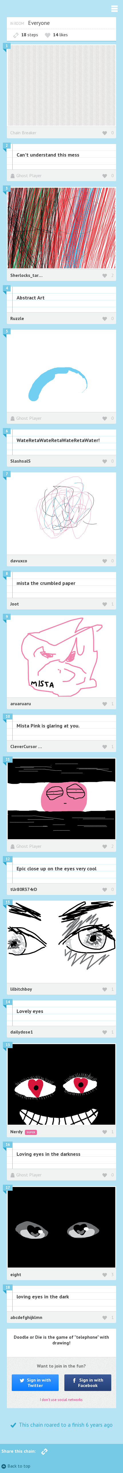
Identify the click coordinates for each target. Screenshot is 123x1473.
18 (8, 1287)
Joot (14, 604)
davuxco (18, 560)
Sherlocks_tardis (27, 275)
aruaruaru (20, 703)
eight (15, 1274)
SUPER (31, 1132)
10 (8, 716)
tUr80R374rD (23, 889)
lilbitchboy (21, 989)
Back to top (18, 1466)
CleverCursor (24, 746)
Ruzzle (17, 318)
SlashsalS (20, 461)
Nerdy (16, 1131)
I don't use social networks (61, 1399)
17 (8, 1187)
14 (8, 1002)
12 (8, 859)
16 (8, 1144)
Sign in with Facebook (91, 1382)
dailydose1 (21, 1032)
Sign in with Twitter (38, 1382)
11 (8, 759)
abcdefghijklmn (26, 1317)
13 (8, 902)
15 (8, 1044)
